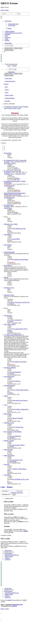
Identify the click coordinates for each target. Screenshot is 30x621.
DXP (19, 108)
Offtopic (6, 277)
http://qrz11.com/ (18, 604)
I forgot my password (16, 492)
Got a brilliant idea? (9, 376)
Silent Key (7, 464)
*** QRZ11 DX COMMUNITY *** (14, 335)
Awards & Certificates (10, 367)
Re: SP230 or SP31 (17, 460)
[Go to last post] (18, 168)
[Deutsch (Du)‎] (8, 48)
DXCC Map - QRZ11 (10, 163)
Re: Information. (16, 372)
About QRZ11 (8, 234)
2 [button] (4, 147)
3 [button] (4, 148)
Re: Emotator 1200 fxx (18, 445)
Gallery (6, 396)
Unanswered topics (10, 81)
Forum (15, 106)
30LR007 (11, 446)
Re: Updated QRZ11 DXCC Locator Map (15, 160)
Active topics (8, 78)
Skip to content (5, 10)
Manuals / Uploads (9, 440)
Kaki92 (8, 206)
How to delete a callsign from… (20, 409)
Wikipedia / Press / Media (10, 224)
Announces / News (9, 173)
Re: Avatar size (16, 381)
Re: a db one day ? (9, 205)
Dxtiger (11, 393)
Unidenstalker (12, 461)
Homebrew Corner (9, 422)
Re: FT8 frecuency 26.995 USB (12, 170)
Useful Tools (7, 475)
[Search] (12, 45)
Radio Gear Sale (8, 449)
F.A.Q (5, 405)
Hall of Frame (7, 413)
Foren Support (8, 265)
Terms (6, 92)
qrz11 (10, 231)
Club (9, 108)
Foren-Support (8, 244)
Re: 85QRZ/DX (16, 436)
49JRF (26, 531)
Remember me (6, 494)
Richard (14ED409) (17, 418)
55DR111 (8, 172)
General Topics (8, 208)
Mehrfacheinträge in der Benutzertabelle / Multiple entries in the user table (15, 193)
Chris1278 (8, 184)
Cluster (20, 106)
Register (14, 65)
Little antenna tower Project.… (20, 400)
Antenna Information (9, 385)
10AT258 (11, 373)
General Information (9, 185)
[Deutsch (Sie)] (18, 48)
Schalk (7, 162)
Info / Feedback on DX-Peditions (13, 431)
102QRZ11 (12, 437)
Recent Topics (8, 153)
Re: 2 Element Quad (17, 427)
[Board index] (1, 16)
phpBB (9, 600)
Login (8, 65)
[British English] (9, 50)
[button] (4, 150)
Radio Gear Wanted (9, 455)
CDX (14, 108)
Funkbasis (8, 106)
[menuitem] (12, 24)
